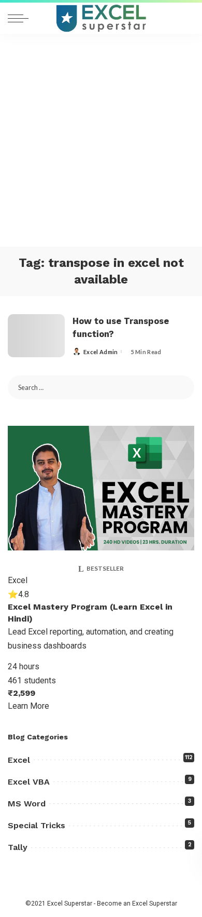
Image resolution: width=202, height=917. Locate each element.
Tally (17, 847)
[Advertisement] (101, 140)
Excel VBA (29, 782)
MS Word (27, 803)
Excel (19, 760)
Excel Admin (100, 352)
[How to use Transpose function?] (36, 335)
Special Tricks (36, 825)
